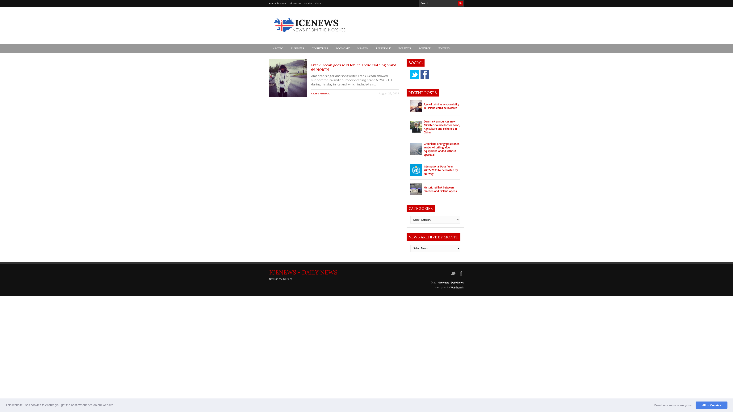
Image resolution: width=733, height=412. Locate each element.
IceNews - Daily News (303, 272)
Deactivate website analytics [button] (673, 405)
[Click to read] (288, 78)
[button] (115, 405)
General (325, 93)
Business (297, 48)
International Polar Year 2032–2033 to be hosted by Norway (441, 170)
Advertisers (295, 3)
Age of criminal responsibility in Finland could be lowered (441, 106)
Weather (308, 3)
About (318, 3)
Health (362, 48)
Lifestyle (383, 48)
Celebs (315, 93)
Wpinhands (457, 287)
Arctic (278, 48)
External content (278, 3)
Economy (343, 48)
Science (425, 48)
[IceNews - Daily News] (310, 34)
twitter (414, 74)
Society (444, 48)
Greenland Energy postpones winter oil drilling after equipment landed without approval (441, 149)
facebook (425, 74)
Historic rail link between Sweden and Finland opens (440, 189)
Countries (320, 48)
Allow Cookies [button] (711, 405)
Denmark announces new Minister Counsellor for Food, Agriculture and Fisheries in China (442, 127)
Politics (404, 48)
